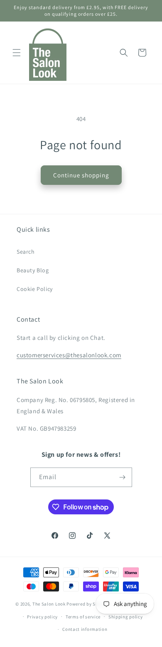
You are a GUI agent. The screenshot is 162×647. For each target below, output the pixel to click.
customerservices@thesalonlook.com (69, 355)
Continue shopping (81, 175)
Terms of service (83, 617)
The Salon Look (49, 604)
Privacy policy (42, 617)
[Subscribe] (122, 477)
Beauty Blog (33, 270)
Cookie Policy (35, 289)
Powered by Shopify (87, 604)
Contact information (84, 629)
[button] (16, 53)
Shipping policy (125, 617)
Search (26, 251)
